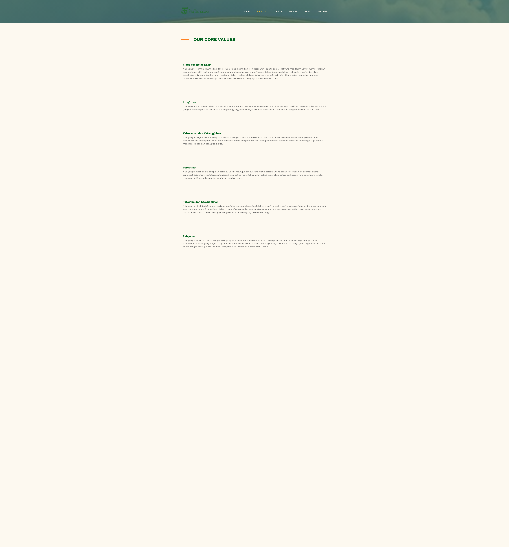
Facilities (322, 11)
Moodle (293, 11)
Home (246, 11)
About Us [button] (262, 11)
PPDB (279, 11)
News (307, 11)
